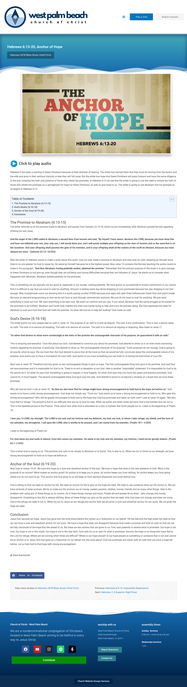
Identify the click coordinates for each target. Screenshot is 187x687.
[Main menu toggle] (124, 17)
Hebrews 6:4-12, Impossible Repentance (127, 588)
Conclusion (20, 214)
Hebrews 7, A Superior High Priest (119, 592)
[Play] (32, 163)
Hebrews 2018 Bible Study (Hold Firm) (58, 588)
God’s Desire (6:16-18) (25, 207)
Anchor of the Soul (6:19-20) (29, 210)
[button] (141, 16)
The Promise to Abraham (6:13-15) (32, 203)
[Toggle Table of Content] (170, 199)
